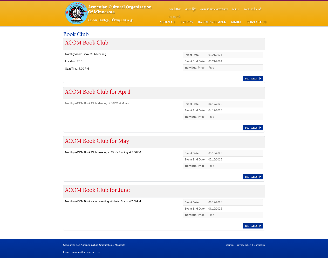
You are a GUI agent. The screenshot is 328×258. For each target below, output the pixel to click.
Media (236, 22)
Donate (236, 9)
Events (186, 22)
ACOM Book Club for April (98, 91)
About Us (167, 22)
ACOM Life (190, 9)
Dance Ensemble (212, 22)
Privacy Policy (244, 245)
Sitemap (230, 245)
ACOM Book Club (252, 9)
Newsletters (175, 9)
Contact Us (256, 22)
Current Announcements (214, 9)
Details (251, 78)
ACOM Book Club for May (97, 140)
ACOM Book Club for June (97, 189)
